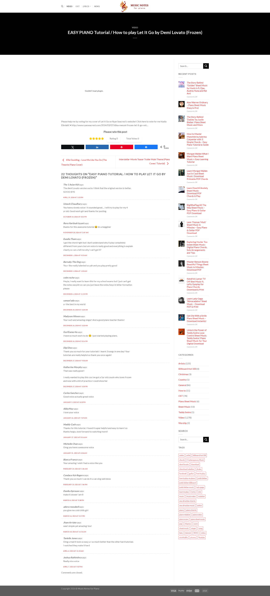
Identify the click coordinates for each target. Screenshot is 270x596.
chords (182, 460)
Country (182, 379)
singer (193, 528)
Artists (181, 363)
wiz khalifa (183, 537)
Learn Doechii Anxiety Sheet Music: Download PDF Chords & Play (197, 192)
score (195, 524)
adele (181, 455)
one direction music (186, 505)
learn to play (184, 492)
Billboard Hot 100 (187, 368)
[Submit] (206, 66)
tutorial (188, 533)
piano (181, 510)
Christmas (183, 374)
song (200, 528)
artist (188, 455)
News (97, 6)
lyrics (193, 492)
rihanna (188, 524)
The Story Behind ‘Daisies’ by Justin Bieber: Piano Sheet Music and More (196, 120)
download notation (186, 469)
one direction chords (187, 501)
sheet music (184, 528)
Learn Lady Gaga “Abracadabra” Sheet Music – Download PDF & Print (197, 302)
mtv (199, 492)
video (203, 533)
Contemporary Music (195, 460)
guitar (191, 474)
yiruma (193, 537)
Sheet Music (184, 406)
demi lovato (184, 464)
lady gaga (200, 487)
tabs (181, 533)
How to (182, 390)
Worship (182, 423)
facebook (183, 474)
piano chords (191, 510)
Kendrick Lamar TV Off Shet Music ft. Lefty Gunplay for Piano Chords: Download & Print (196, 284)
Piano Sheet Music (187, 401)
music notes (191, 496)
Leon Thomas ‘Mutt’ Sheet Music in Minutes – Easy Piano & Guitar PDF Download (197, 227)
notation (201, 496)
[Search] (62, 6)
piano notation (184, 515)
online (199, 505)
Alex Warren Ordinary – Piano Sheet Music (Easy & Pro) (197, 105)
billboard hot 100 (199, 455)
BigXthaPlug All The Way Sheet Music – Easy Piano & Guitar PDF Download (196, 209)
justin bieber (202, 478)
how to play (200, 474)
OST (78, 6)
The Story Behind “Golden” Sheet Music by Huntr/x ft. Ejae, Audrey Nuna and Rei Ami (197, 88)
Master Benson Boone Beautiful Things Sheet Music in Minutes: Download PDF (197, 265)
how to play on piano (187, 478)
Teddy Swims (184, 412)
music (181, 496)
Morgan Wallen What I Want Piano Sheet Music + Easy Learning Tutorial (198, 157)
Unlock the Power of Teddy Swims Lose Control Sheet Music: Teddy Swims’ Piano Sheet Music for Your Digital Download (197, 337)
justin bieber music (186, 487)
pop (180, 524)
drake (199, 469)
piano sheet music (198, 519)
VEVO (195, 533)
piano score (183, 519)
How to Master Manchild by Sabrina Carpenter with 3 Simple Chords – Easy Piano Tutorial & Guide (198, 139)
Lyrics (86, 6)
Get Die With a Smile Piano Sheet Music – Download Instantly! (197, 318)
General (182, 385)
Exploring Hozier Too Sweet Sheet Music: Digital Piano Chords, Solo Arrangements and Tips (197, 247)
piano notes (197, 515)
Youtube (201, 537)
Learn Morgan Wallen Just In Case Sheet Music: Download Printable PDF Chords (197, 174)
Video (69, 6)
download (195, 464)
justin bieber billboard (187, 483)
